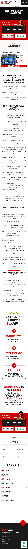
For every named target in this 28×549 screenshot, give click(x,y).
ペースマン (5, 453)
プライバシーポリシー (7, 539)
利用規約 (4, 541)
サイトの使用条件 (6, 544)
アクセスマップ (5, 546)
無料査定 (24, 2)
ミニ (16, 453)
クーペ (4, 449)
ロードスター (6, 456)
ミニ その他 (18, 456)
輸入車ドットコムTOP (5, 6)
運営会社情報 (5, 536)
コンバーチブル (19, 449)
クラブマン (5, 446)
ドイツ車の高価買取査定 (15, 6)
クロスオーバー (19, 446)
